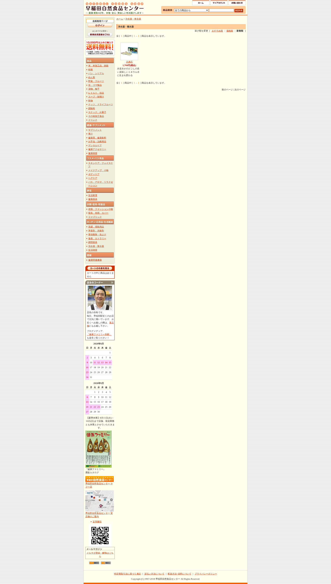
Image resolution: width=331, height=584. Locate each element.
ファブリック (95, 217)
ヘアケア (92, 178)
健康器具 (92, 199)
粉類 (90, 69)
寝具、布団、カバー (98, 213)
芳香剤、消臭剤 (96, 230)
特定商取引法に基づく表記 (127, 573)
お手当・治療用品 (97, 141)
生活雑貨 (92, 250)
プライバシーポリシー (206, 573)
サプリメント (95, 130)
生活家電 (92, 195)
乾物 (90, 100)
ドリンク (92, 120)
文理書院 (97, 521)
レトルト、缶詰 (96, 93)
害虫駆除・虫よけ (97, 234)
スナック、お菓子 (97, 112)
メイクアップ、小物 (98, 170)
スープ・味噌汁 (96, 96)
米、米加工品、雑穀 (98, 65)
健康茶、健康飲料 (97, 137)
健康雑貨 (92, 153)
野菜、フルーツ (96, 81)
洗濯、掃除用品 (96, 226)
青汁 (90, 133)
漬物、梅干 (93, 89)
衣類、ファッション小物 (100, 209)
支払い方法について (154, 573)
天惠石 (129, 62)
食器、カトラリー (97, 238)
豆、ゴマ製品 (95, 85)
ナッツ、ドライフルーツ (100, 104)
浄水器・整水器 (96, 246)
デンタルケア (95, 145)
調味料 (91, 108)
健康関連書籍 (95, 260)
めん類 (91, 77)
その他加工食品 (96, 116)
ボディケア (93, 174)
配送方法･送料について (179, 573)
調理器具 (92, 242)
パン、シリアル (96, 73)
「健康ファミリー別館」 (99, 334)
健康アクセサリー (97, 149)
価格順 (229, 30)
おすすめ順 (217, 30)
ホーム (119, 19)
